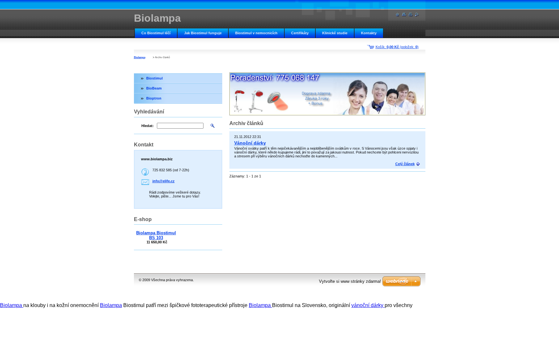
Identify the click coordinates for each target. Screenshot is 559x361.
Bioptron (153, 98)
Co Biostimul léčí (155, 33)
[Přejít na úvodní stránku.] (398, 14)
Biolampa (139, 57)
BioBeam (154, 88)
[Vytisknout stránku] (410, 14)
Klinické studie (334, 33)
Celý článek (405, 164)
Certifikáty (300, 33)
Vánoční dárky (250, 142)
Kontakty (369, 33)
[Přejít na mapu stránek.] (404, 14)
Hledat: (147, 126)
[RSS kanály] (417, 14)
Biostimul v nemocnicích (256, 33)
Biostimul (154, 78)
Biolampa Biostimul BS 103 (156, 235)
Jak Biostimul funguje (203, 33)
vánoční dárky (368, 305)
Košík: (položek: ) (397, 47)
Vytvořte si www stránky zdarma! (350, 281)
